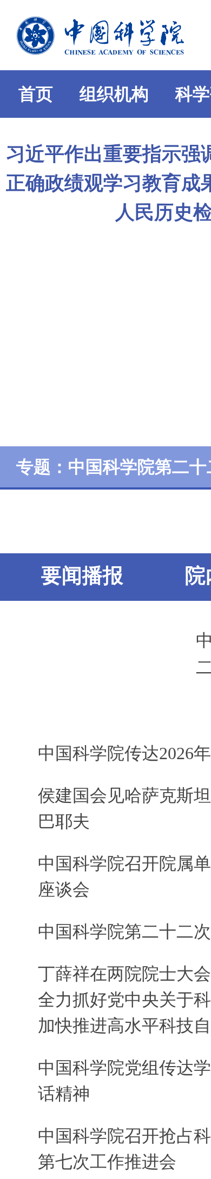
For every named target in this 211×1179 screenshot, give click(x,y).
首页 (35, 94)
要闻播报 (82, 575)
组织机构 (114, 94)
